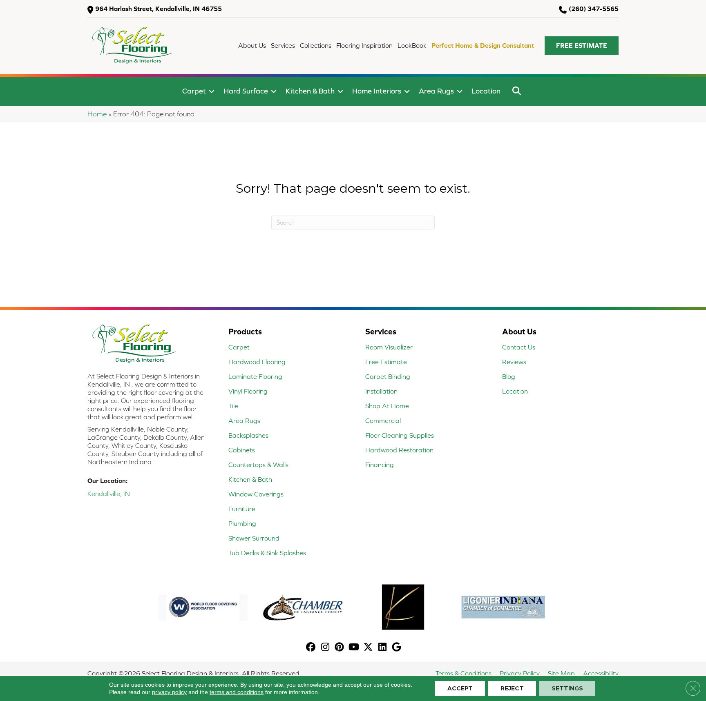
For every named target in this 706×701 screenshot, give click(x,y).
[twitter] (368, 648)
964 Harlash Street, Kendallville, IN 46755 (158, 8)
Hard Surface (245, 91)
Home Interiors (376, 91)
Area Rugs (436, 91)
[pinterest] (340, 648)
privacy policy (169, 692)
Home (97, 114)
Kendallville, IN (108, 493)
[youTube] (354, 648)
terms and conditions (237, 692)
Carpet (194, 91)
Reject (512, 688)
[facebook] (311, 648)
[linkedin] (383, 648)
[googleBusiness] (397, 648)
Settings (567, 688)
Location (485, 91)
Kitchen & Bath (310, 91)
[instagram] (325, 648)
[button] (582, 45)
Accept (460, 688)
